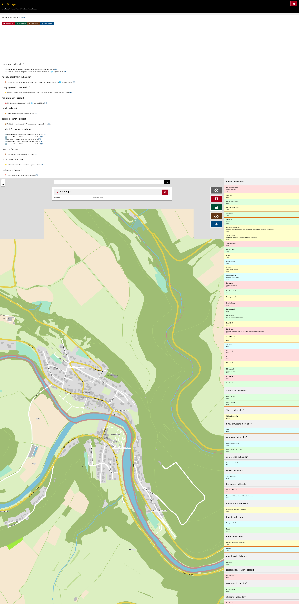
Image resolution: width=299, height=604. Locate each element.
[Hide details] (165, 192)
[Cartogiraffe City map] (293, 3)
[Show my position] (216, 190)
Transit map (22, 23)
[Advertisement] (149, 44)
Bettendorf (21, 17)
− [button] (3, 184)
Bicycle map (34, 23)
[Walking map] (216, 224)
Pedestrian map (48, 23)
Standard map (9, 23)
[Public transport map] (216, 207)
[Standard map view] (216, 198)
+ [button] (3, 181)
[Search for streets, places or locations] (167, 182)
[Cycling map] (216, 215)
